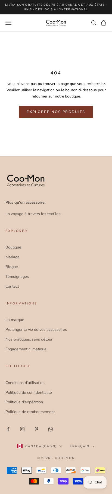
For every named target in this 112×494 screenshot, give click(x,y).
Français (79, 446)
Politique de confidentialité (28, 392)
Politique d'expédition (24, 402)
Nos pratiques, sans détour (28, 339)
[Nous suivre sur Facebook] (8, 429)
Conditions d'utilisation (25, 382)
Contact (12, 286)
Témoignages (17, 276)
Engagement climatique (25, 349)
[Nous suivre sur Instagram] (22, 429)
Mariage (12, 257)
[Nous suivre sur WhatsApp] (50, 429)
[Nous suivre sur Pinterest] (36, 429)
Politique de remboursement (30, 411)
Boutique (13, 247)
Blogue (11, 266)
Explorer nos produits (56, 111)
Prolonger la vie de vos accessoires (36, 329)
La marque (14, 319)
